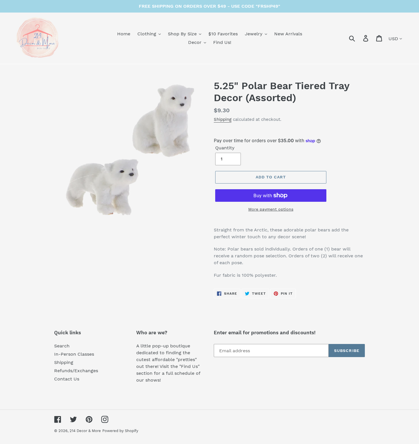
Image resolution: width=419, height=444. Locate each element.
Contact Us (66, 379)
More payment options (270, 209)
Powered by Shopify (120, 431)
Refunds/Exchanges (76, 370)
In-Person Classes (74, 354)
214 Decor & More (85, 431)
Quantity (225, 147)
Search (62, 346)
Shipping (222, 119)
